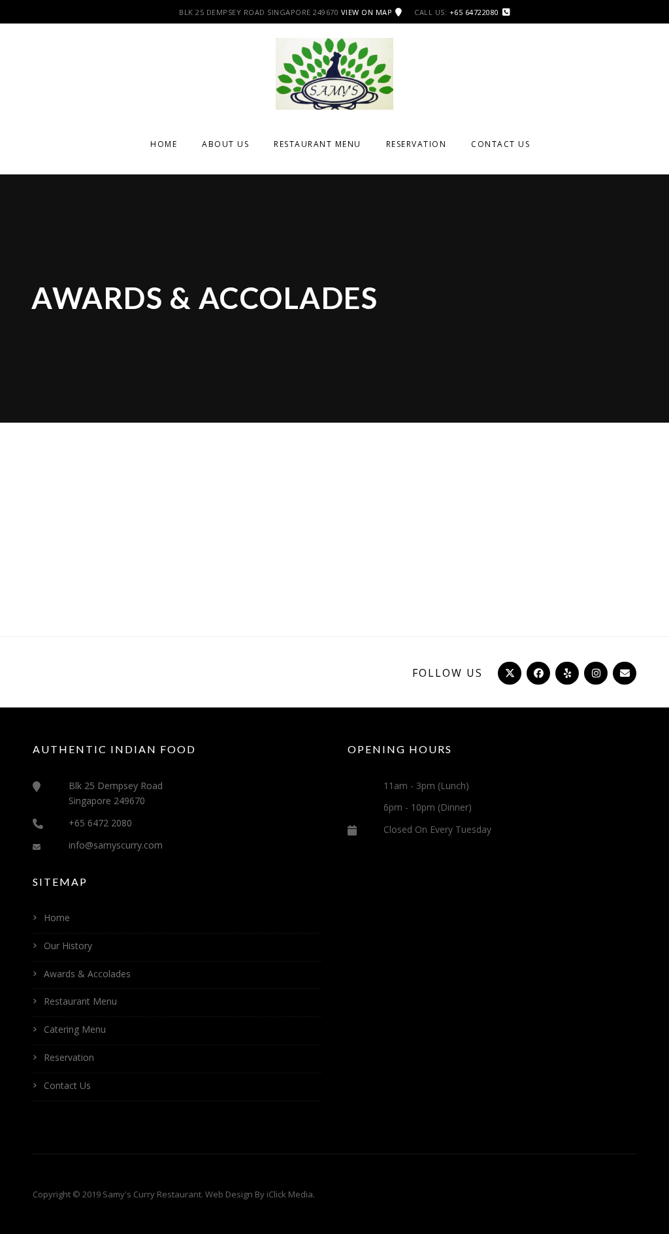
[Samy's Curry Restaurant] (334, 72)
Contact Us (500, 144)
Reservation (416, 144)
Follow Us (447, 673)
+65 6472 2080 (100, 823)
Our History (68, 945)
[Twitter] (508, 672)
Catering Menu (75, 1029)
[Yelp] (566, 672)
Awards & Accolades (87, 973)
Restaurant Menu (317, 144)
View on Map (367, 12)
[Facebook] (537, 672)
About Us (225, 144)
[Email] (623, 672)
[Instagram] (594, 672)
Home (163, 144)
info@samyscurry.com (116, 845)
